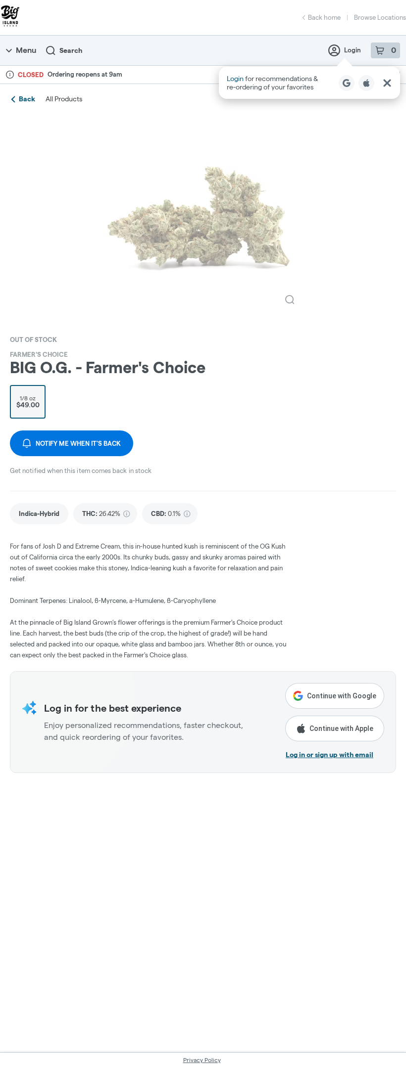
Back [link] (27, 99)
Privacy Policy (202, 1060)
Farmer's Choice (39, 354)
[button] (309, 83)
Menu (26, 50)
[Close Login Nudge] (387, 83)
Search (70, 50)
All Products (64, 99)
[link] (39, 513)
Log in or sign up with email (329, 755)
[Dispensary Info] (10, 75)
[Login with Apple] (366, 83)
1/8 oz (28, 402)
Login (352, 49)
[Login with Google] (347, 83)
